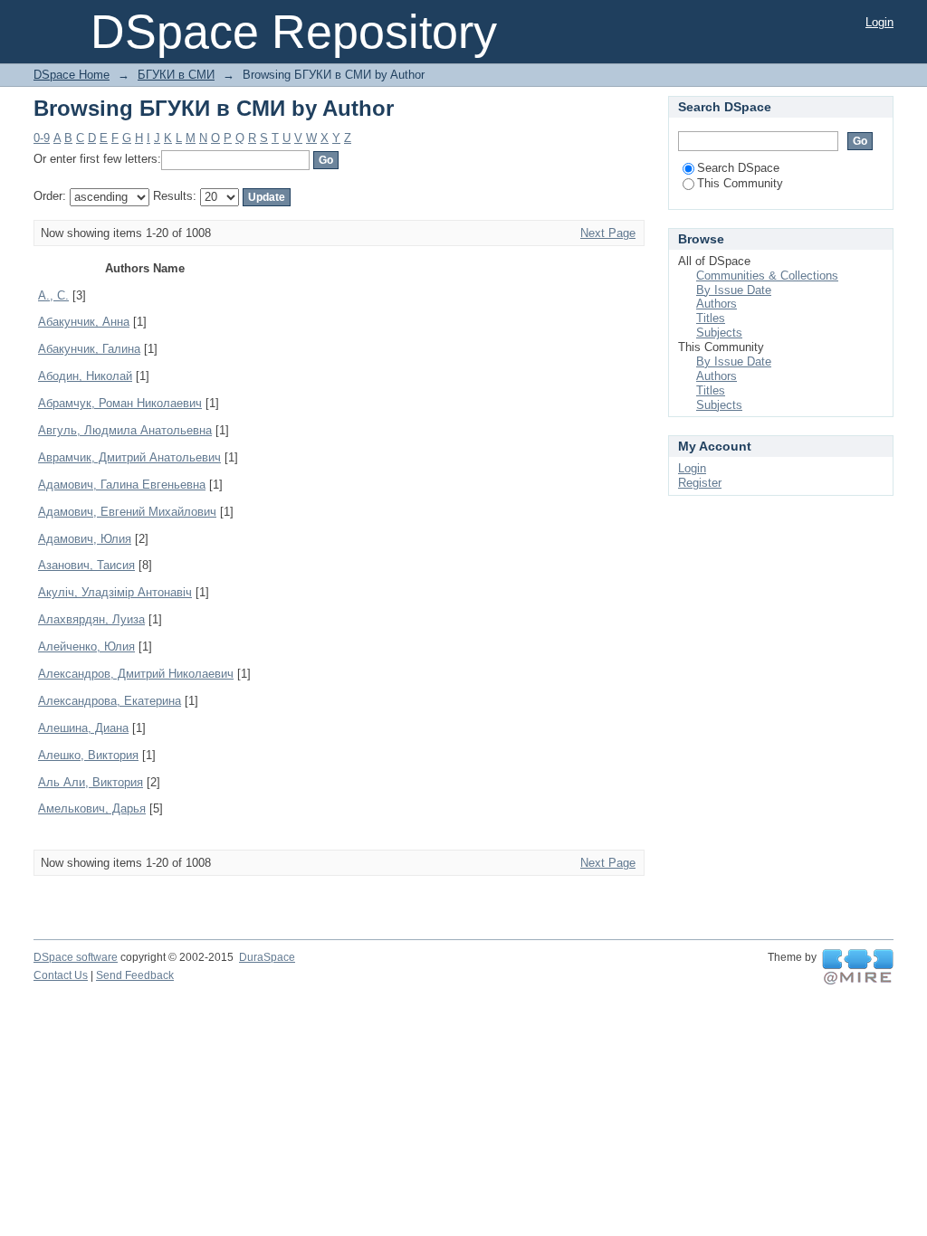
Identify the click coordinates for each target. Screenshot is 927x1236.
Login (879, 22)
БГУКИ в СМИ (176, 74)
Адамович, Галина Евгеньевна (121, 484)
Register (700, 483)
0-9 (41, 138)
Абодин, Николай (85, 376)
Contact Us (60, 975)
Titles (710, 318)
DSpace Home (71, 74)
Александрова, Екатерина (109, 701)
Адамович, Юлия (84, 539)
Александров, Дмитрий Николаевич (136, 673)
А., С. (53, 295)
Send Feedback (135, 975)
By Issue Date (733, 290)
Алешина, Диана (83, 728)
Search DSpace (738, 168)
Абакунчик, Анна (83, 321)
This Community (740, 183)
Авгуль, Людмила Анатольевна (125, 430)
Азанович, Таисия (86, 565)
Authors (716, 303)
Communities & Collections (767, 275)
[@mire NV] (858, 967)
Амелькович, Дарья (92, 808)
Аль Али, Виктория (90, 782)
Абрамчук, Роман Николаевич (120, 403)
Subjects (719, 332)
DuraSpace (267, 957)
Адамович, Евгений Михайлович (127, 511)
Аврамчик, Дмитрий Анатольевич (129, 457)
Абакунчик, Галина (89, 349)
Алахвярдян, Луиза (91, 619)
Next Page (608, 233)
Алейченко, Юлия (86, 646)
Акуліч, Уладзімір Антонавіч (115, 592)
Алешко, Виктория (88, 755)
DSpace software (75, 957)
